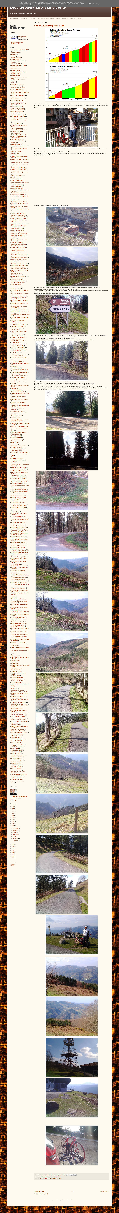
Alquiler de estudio (15, 52)
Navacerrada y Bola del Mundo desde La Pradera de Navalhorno (20, 420)
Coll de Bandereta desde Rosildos (18, 218)
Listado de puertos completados (18, 377)
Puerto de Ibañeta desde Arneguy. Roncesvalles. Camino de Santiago (19, 530)
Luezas (13, 383)
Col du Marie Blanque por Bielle (18, 213)
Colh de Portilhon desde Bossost (18, 215)
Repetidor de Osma (15, 660)
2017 (13, 823)
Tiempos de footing (15, 724)
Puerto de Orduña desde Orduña (18, 582)
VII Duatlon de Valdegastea (17, 760)
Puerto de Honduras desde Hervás (19, 527)
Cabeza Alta (14, 142)
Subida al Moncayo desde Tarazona (19, 721)
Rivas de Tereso (14, 663)
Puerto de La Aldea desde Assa (18, 542)
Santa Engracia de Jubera (17, 690)
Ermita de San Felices (16, 288)
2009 (13, 854)
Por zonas (32, 18)
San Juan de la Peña (16, 669)
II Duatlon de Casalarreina (17, 335)
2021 (13, 815)
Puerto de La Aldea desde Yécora (18, 549)
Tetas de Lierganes (15, 723)
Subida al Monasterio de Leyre (18, 719)
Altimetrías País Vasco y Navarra (18, 72)
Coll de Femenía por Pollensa (17, 228)
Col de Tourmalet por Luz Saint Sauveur (20, 209)
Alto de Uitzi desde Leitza (17, 111)
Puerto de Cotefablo (15, 511)
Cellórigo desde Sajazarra (17, 175)
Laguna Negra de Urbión (16, 361)
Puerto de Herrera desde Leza (18, 524)
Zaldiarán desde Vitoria (16, 779)
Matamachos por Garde (16, 390)
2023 (13, 812)
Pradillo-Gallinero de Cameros (18, 475)
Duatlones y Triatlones (68, 18)
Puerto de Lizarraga (15, 564)
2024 (13, 810)
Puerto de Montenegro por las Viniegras (20, 574)
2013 (13, 848)
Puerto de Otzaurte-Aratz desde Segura (20, 584)
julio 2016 (15, 832)
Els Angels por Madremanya (17, 282)
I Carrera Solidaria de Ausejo (17, 334)
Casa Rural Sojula (15, 153)
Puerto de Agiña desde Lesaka (18, 476)
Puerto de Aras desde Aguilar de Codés (20, 485)
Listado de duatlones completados (18, 375)
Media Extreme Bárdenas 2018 (18, 391)
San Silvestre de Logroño (17, 677)
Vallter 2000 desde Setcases (17, 746)
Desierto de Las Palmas (16, 273)
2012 (13, 850)
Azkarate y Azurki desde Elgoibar (18, 129)
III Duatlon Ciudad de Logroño (18, 337)
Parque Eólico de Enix (16, 437)
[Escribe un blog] (71, 1175)
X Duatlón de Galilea (16, 768)
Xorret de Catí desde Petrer (17, 776)
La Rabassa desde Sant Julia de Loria (19, 354)
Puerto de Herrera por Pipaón (17, 525)
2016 (13, 825)
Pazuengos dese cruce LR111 (18, 440)
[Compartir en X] (73, 1175)
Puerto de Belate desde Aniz (17, 502)
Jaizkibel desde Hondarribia (17, 345)
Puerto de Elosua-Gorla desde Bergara (20, 519)
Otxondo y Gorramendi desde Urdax (19, 432)
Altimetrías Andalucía (16, 57)
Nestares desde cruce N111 (17, 422)
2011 (13, 852)
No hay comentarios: (60, 1175)
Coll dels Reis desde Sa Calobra (18, 244)
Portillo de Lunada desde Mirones (18, 467)
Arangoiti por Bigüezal (16, 128)
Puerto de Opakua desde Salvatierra (19, 580)
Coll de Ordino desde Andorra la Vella (19, 233)
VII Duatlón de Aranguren (16, 756)
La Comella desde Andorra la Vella (19, 349)
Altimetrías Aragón (15, 59)
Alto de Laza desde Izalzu (17, 100)
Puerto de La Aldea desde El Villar (18, 545)
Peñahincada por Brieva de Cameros (19, 445)
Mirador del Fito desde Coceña (18, 396)
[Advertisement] (71, 1185)
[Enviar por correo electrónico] (69, 1175)
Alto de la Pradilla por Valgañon (18, 95)
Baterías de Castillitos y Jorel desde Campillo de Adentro (19, 137)
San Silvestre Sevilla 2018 (17, 680)
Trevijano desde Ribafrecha (17, 734)
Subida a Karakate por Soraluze (49, 26)
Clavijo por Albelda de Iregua (17, 180)
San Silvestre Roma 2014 (17, 679)
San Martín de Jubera (16, 671)
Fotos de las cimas (15, 323)
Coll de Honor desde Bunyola (17, 230)
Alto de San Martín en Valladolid (18, 109)
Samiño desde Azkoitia (16, 668)
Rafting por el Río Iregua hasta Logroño (20, 647)
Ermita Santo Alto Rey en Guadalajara (19, 300)
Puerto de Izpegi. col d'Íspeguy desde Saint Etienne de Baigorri (19, 534)
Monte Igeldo (14, 409)
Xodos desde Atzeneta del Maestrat (19, 774)
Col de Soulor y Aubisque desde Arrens (19, 203)
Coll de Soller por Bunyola (17, 242)
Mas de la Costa (14, 388)
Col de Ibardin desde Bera (17, 188)
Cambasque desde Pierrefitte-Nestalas (19, 148)
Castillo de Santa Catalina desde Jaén (19, 165)
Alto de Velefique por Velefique (18, 114)
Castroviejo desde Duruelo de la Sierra (19, 172)
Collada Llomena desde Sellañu (18, 247)
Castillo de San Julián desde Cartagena (20, 159)
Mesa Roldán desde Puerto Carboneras (20, 393)
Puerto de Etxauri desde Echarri (18, 522)
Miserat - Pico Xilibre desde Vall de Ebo (19, 399)
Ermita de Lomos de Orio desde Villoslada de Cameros (18, 286)
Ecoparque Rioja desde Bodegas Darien (20, 276)
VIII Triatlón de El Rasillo (16, 766)
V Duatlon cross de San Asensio (18, 739)
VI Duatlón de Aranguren (16, 750)
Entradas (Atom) (44, 1193)
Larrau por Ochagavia (16, 367)
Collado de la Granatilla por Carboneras (20, 254)
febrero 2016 (16, 840)
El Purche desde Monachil (17, 279)
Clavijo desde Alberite (16, 178)
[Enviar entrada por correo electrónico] (67, 1175)
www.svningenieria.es (22, 36)
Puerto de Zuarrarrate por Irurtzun (18, 633)
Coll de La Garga (15, 232)
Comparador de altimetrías (46, 18)
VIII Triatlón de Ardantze (16, 765)
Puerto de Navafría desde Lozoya (18, 577)
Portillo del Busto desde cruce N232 (19, 469)
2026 (13, 806)
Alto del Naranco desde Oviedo (18, 116)
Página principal (13, 18)
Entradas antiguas (104, 1191)
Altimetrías (24, 18)
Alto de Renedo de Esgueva (17, 108)
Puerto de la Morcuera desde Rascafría (20, 554)
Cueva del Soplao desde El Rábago (19, 268)
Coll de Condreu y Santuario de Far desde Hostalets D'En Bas (19, 226)
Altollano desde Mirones (16, 123)
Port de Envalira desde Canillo (18, 463)
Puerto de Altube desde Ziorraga (18, 483)
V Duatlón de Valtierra (16, 742)
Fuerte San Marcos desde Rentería (19, 324)
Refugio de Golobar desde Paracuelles (19, 653)
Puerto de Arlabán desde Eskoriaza (19, 494)
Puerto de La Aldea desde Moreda (18, 547)
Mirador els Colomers (16, 397)
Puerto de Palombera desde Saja (18, 587)
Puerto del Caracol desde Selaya (18, 636)
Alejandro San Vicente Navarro (19, 796)
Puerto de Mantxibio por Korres (18, 570)
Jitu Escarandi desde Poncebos (18, 347)
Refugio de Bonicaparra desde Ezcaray (20, 650)
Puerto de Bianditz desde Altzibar (18, 505)
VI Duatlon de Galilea (16, 751)
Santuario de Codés (15, 698)
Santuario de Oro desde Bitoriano (18, 702)
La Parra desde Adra (15, 352)
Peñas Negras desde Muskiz (17, 447)
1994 (13, 858)
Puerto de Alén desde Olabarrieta (18, 478)
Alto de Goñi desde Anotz (17, 89)
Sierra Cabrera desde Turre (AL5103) (19, 713)
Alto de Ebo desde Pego (16, 86)
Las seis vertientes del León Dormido (19, 372)
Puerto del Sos (14, 645)
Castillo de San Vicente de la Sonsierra (20, 162)
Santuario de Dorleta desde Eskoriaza (19, 699)
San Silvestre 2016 (15, 675)
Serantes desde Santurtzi (17, 708)
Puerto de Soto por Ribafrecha (18, 621)
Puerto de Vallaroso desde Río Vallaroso (20, 628)
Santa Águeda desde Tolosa (17, 686)
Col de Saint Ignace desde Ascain (18, 201)
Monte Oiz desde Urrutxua (17, 411)
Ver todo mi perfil (13, 800)
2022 (13, 813)
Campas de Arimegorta (16, 151)
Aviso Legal (12, 864)
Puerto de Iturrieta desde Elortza (18, 531)
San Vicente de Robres (16, 682)
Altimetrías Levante (15, 70)
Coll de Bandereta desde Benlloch (18, 216)
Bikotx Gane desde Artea (16, 139)
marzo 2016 (15, 838)
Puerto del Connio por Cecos (17, 637)
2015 (13, 844)
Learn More (91, 3)
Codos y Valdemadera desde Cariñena (20, 182)
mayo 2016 (15, 834)
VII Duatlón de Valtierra (16, 761)
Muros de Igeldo (14, 417)
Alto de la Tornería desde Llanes (18, 97)
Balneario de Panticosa (16, 131)
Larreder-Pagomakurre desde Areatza (19, 369)
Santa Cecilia (14, 688)
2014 (13, 846)
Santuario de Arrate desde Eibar (18, 696)
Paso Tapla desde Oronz (16, 439)
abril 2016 (15, 836)
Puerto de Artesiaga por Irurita (17, 495)
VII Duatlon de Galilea (16, 758)
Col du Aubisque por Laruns (17, 212)
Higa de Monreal (15, 329)
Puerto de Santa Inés (16, 610)
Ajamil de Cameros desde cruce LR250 (20, 49)
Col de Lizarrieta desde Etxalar (18, 192)
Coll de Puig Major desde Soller (18, 235)
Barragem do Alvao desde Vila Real (19, 134)
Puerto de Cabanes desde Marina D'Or (19, 509)
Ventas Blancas (14, 748)
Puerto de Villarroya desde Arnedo (18, 631)
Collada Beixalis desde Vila (17, 245)
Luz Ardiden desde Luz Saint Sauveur (19, 385)
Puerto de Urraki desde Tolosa (18, 626)
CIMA (12, 177)
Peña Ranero (14, 444)
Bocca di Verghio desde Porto (17, 141)
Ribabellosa (14, 662)
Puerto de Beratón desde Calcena (18, 504)
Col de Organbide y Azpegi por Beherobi (20, 196)
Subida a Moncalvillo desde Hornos (19, 718)
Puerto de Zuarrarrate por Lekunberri (19, 634)
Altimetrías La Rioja (15, 68)
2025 (13, 808)
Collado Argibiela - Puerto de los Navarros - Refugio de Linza (18, 250)
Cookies (12, 865)
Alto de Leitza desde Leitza (17, 102)
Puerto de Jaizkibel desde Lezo (18, 536)
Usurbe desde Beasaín (16, 737)
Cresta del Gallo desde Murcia (18, 267)
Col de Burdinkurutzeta (16, 186)
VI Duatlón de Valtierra (16, 753)
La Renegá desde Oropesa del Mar (19, 357)
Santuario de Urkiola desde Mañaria (19, 704)
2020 (13, 817)
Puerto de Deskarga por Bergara (18, 516)
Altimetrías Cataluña (15, 63)
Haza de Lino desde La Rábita (18, 326)
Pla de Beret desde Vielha (17, 458)
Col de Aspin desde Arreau (17, 185)
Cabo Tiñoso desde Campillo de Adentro (20, 145)
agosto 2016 (15, 830)
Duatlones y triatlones (15, 43)
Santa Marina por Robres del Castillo (19, 691)
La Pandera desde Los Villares (18, 350)
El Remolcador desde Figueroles (18, 281)
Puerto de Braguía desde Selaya (18, 507)
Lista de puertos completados (16, 42)
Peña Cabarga (14, 442)
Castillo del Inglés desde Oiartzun (18, 169)
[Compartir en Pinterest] (76, 1175)
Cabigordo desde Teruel (16, 144)
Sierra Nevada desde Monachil (18, 714)
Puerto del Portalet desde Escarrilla (19, 644)
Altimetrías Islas (14, 67)
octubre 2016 (16, 828)
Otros (79, 18)
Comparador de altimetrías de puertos (19, 265)
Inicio (73, 1191)
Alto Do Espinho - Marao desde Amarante (20, 121)
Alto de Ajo (13, 82)
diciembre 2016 (16, 826)
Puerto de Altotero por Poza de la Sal (19, 481)
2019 (13, 819)
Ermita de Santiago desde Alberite (18, 296)
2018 (13, 821)
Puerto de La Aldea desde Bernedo (19, 544)
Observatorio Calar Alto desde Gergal (19, 426)
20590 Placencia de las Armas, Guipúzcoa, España (51, 1178)
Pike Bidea (13, 456)
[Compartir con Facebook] (74, 1175)
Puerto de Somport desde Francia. (18, 617)
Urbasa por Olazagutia (16, 735)
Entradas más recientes (40, 1191)
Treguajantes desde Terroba (17, 730)
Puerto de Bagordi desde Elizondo (19, 499)
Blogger (73, 1200)
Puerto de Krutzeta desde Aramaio (19, 538)
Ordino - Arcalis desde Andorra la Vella (19, 428)
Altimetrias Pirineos (15, 73)
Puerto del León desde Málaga (18, 642)
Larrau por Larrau (15, 366)
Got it (97, 3)
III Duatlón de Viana (15, 342)
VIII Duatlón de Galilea (16, 763)
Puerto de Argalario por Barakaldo (18, 489)
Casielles (13, 154)
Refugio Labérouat (15, 655)
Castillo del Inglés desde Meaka (18, 167)
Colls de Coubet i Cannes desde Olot (19, 263)
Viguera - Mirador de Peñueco (18, 755)
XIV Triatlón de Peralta (16, 770)
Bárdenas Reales (15, 133)
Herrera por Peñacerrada (16, 328)
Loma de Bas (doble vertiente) (18, 381)
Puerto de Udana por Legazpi (17, 625)
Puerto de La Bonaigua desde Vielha (19, 552)
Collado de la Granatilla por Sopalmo (19, 257)
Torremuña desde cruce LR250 (18, 729)
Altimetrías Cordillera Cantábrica (18, 65)
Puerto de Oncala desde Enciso (18, 579)
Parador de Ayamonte (16, 435)
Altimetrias (13, 54)
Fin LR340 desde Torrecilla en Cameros (20, 317)
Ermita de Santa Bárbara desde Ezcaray (20, 290)
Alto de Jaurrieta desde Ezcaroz (18, 91)
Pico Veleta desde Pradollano (17, 449)
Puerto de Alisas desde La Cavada (19, 480)
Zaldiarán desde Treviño (16, 777)
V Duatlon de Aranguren (16, 740)
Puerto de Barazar (15, 500)
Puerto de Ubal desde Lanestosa (18, 623)
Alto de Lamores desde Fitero (17, 98)
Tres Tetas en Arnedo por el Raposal (19, 732)
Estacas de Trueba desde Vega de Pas (19, 303)
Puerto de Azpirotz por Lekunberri (18, 497)
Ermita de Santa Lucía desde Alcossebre (20, 293)
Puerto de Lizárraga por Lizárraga (18, 565)
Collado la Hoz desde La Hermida (18, 259)
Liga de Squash (14, 374)
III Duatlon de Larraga (16, 339)
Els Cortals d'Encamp (16, 284)
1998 (13, 856)
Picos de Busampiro (15, 450)
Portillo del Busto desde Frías (17, 470)
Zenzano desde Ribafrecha (17, 781)
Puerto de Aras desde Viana (17, 488)
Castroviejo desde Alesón (17, 171)
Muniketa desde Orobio (16, 415)
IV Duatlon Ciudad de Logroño (18, 344)
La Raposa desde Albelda (17, 355)
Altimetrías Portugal (15, 75)
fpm (61, 1200)
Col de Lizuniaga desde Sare (17, 194)
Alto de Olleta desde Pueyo (17, 106)
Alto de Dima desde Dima (17, 84)
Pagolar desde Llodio (16, 434)
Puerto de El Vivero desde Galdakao (19, 518)
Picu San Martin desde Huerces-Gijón (19, 452)
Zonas (12, 782)
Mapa (58, 18)
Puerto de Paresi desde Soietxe (18, 588)
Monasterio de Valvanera (16, 408)
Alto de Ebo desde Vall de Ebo (18, 87)
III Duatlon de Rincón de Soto (17, 340)
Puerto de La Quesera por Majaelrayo (19, 556)
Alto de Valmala (14, 113)
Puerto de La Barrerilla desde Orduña (19, 550)
